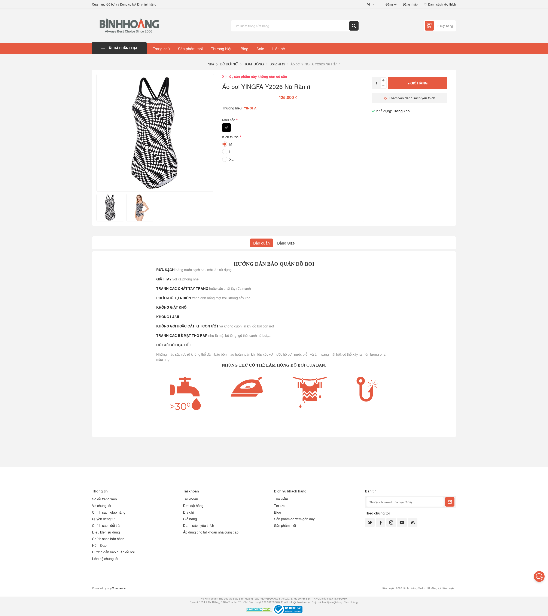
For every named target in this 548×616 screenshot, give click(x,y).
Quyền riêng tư (103, 518)
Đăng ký (391, 4)
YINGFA (250, 108)
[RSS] (412, 522)
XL (231, 159)
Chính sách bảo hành (108, 538)
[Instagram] (391, 522)
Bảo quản (261, 243)
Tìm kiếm (354, 26)
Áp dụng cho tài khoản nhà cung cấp (210, 532)
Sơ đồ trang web (104, 499)
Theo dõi (449, 502)
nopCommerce (116, 588)
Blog (277, 512)
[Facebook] (380, 522)
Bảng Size (286, 243)
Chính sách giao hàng (108, 512)
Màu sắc (229, 119)
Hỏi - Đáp (99, 545)
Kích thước (230, 137)
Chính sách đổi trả (106, 525)
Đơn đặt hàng (193, 505)
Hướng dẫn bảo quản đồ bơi (113, 552)
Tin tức (279, 505)
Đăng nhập (410, 4)
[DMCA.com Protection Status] (259, 610)
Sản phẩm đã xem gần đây (294, 518)
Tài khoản (190, 499)
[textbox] (290, 26)
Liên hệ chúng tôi (105, 558)
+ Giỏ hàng (417, 83)
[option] (110, 207)
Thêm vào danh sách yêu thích (412, 98)
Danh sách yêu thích (198, 525)
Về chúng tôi (101, 505)
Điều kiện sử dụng (106, 532)
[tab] (261, 243)
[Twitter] (370, 522)
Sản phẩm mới (285, 525)
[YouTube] (402, 522)
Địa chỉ (188, 512)
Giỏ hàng (190, 518)
